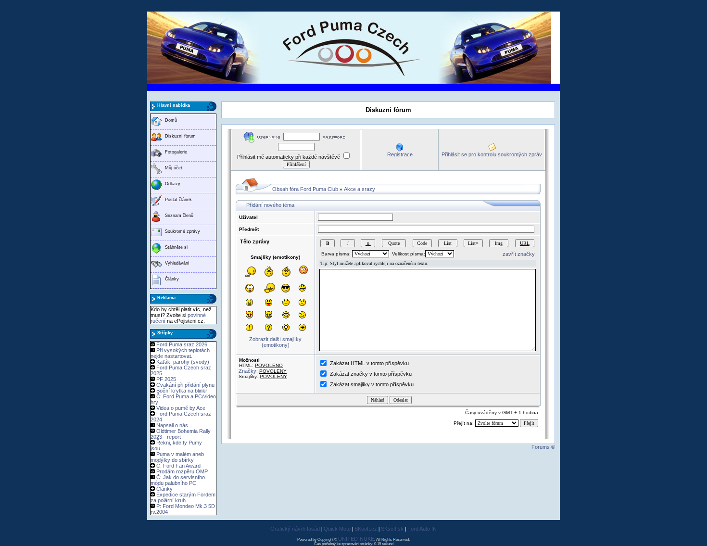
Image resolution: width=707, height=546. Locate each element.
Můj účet (173, 167)
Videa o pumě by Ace (180, 408)
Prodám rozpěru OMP (182, 471)
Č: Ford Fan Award (178, 466)
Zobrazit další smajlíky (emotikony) (275, 342)
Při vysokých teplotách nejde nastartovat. (180, 353)
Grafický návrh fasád (295, 529)
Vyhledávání (177, 263)
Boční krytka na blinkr (181, 391)
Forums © (543, 447)
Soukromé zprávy (182, 231)
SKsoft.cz (365, 529)
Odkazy (172, 183)
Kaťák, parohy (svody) (182, 362)
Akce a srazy (359, 189)
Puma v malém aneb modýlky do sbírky (177, 457)
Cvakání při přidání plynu (185, 385)
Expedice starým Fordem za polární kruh (183, 497)
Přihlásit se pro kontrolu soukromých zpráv (492, 154)
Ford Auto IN (422, 529)
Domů (171, 120)
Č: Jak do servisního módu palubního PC (178, 480)
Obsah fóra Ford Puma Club (305, 189)
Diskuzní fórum (180, 136)
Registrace (400, 154)
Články (172, 279)
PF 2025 (166, 379)
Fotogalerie (176, 152)
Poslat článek (178, 199)
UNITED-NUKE (356, 539)
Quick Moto (337, 529)
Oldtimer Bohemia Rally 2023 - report (181, 434)
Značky (247, 371)
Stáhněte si (176, 247)
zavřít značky (519, 254)
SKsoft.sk (392, 529)
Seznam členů (179, 215)
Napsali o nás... (174, 425)
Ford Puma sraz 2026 (181, 344)
